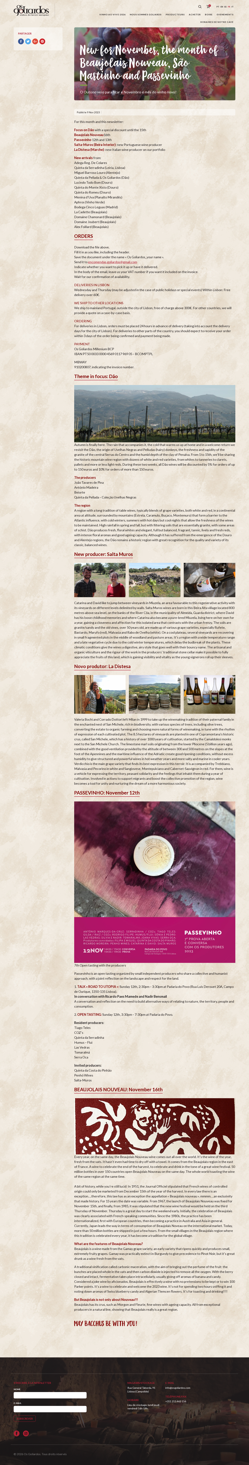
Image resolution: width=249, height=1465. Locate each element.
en (222, 6)
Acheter (195, 14)
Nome (17, 1389)
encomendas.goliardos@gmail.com (112, 262)
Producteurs (175, 14)
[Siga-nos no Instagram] (26, 1433)
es (225, 6)
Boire (209, 14)
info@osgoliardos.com (177, 1387)
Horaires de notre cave (217, 22)
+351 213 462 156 (175, 1401)
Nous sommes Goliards (146, 14)
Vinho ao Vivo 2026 (112, 14)
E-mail (17, 1403)
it (233, 6)
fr (229, 6)
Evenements (225, 14)
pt (218, 6)
